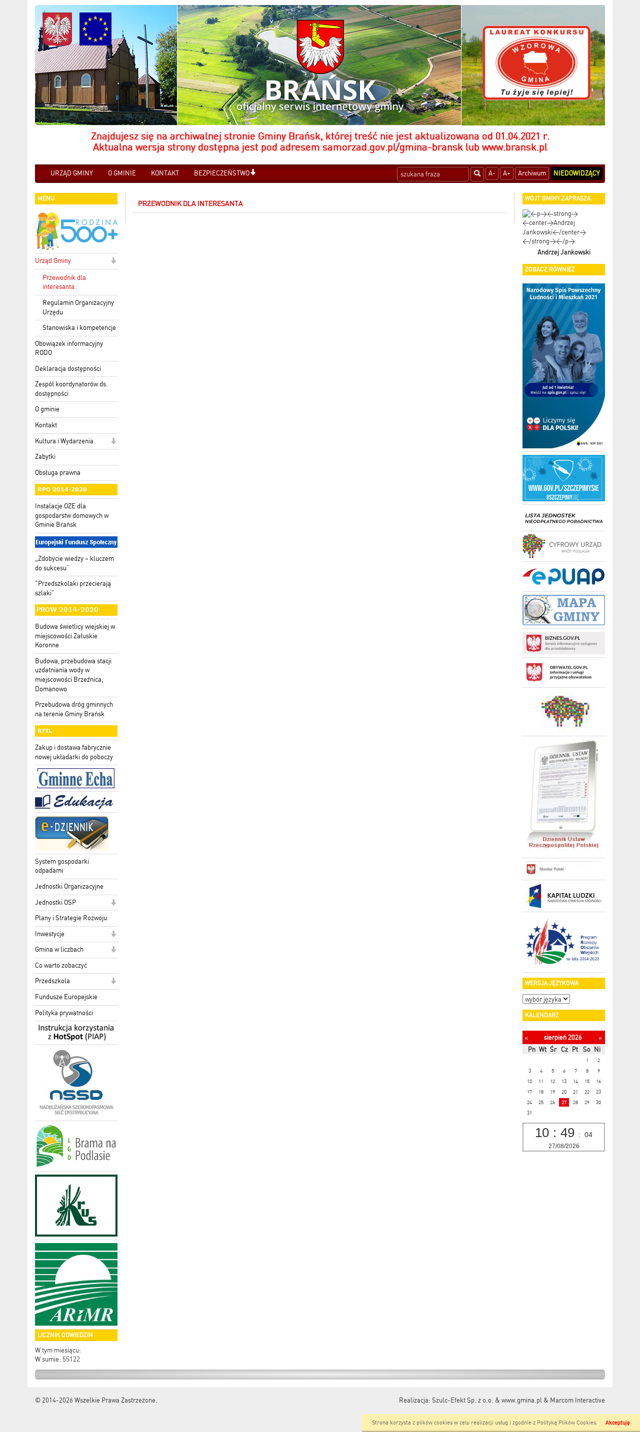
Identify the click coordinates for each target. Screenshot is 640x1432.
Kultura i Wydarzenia (64, 441)
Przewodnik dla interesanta (64, 282)
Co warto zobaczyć (61, 965)
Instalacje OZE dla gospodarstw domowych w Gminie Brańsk (71, 515)
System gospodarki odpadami (62, 866)
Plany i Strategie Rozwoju (71, 918)
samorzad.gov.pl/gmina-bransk (392, 147)
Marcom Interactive (577, 1400)
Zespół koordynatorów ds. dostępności (71, 388)
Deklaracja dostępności (68, 368)
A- (492, 173)
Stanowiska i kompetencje (79, 327)
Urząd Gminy (53, 260)
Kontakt (46, 425)
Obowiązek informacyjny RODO (69, 348)
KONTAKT (165, 173)
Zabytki (45, 456)
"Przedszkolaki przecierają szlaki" (73, 588)
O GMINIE (122, 173)
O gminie (47, 409)
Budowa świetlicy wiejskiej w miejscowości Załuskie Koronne (75, 636)
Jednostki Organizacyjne (69, 886)
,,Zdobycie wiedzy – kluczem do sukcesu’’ (74, 563)
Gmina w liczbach (59, 949)
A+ (506, 173)
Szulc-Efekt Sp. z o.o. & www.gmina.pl (487, 1400)
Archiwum (532, 173)
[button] (252, 173)
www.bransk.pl (515, 147)
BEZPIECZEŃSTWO (222, 173)
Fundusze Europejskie (66, 997)
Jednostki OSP (55, 902)
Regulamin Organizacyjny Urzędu (78, 307)
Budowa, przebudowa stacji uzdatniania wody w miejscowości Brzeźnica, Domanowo (73, 675)
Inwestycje (49, 934)
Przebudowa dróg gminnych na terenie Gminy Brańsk (74, 709)
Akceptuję (618, 1423)
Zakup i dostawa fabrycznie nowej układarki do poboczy (74, 752)
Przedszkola (52, 981)
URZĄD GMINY (71, 173)
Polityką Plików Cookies (566, 1423)
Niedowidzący (577, 173)
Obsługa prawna (57, 472)
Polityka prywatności (64, 1013)
